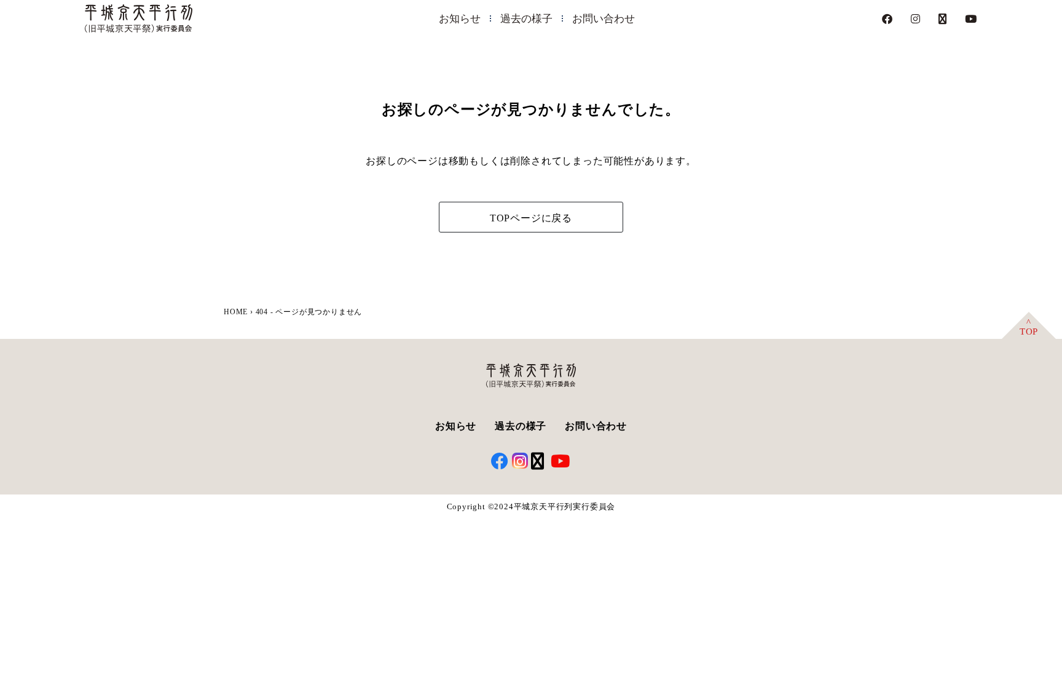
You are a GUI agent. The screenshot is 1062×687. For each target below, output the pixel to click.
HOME (236, 312)
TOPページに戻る (531, 218)
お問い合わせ (603, 19)
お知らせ (460, 19)
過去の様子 (526, 19)
